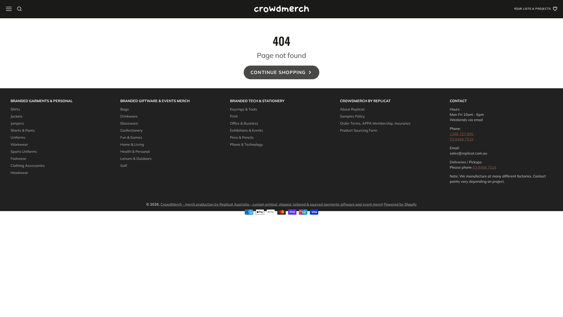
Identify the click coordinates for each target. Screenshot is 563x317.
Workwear (19, 144)
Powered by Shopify (400, 204)
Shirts (15, 109)
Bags (124, 109)
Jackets (16, 116)
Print (234, 116)
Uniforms (18, 137)
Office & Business (244, 123)
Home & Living (132, 144)
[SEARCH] (19, 8)
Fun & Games (131, 137)
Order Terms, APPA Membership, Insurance (375, 123)
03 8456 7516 (484, 167)
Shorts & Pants (23, 130)
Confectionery (131, 130)
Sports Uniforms (24, 151)
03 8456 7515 (461, 139)
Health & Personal (135, 151)
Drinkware (128, 116)
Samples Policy (352, 116)
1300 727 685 (461, 134)
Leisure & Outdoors (136, 158)
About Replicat (352, 109)
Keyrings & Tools (243, 109)
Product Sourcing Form (358, 130)
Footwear (18, 158)
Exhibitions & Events (246, 130)
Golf (123, 165)
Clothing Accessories (28, 165)
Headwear (19, 172)
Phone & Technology (246, 144)
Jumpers (17, 123)
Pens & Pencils (242, 137)
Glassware (129, 123)
